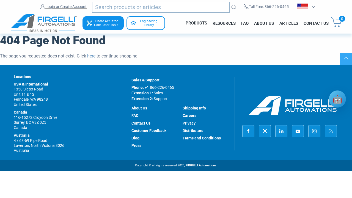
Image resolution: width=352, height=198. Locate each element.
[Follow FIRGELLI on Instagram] (314, 131)
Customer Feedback (148, 130)
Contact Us (316, 23)
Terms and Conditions (202, 138)
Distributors (193, 130)
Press (136, 145)
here (91, 56)
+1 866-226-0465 (159, 87)
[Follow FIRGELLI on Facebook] (248, 131)
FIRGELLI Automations (201, 165)
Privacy (189, 123)
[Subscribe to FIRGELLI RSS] (331, 131)
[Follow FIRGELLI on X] (265, 131)
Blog (135, 138)
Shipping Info (194, 108)
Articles (288, 23)
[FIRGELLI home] (293, 105)
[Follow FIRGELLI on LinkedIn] (281, 131)
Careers (189, 115)
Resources (224, 23)
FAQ (245, 23)
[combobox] (161, 7)
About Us (264, 23)
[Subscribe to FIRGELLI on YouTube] (298, 131)
